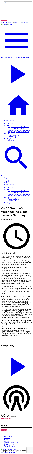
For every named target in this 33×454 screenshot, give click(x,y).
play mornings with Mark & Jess (18, 127)
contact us (7, 138)
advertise (11, 140)
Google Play (12, 137)
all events (4, 430)
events (4, 425)
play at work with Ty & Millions (18, 128)
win (5, 122)
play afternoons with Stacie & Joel (19, 130)
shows (6, 125)
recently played (9, 120)
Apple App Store (13, 135)
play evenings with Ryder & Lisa (18, 132)
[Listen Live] (16, 366)
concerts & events (10, 123)
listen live (4, 21)
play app (7, 133)
